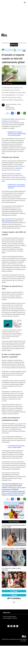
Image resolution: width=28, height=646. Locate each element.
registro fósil (16, 170)
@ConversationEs (10, 107)
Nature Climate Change (8, 220)
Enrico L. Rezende (7, 493)
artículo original (16, 487)
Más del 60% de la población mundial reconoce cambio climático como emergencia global (17, 133)
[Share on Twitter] (18, 113)
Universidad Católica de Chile (15, 495)
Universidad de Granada (16, 491)
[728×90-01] (14, 51)
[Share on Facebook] (12, 113)
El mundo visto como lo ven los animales (14, 548)
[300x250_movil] (14, 518)
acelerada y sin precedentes (9, 121)
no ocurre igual (18, 423)
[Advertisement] (14, 16)
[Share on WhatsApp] (24, 113)
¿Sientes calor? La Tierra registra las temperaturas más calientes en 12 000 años (16, 186)
